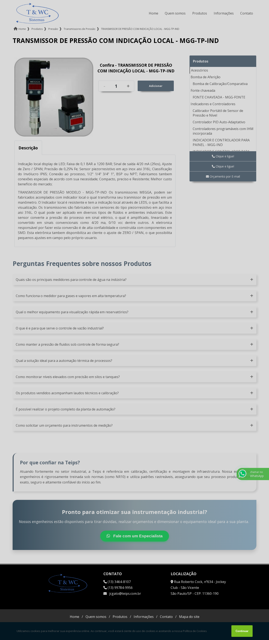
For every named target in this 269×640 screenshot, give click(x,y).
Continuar (242, 631)
